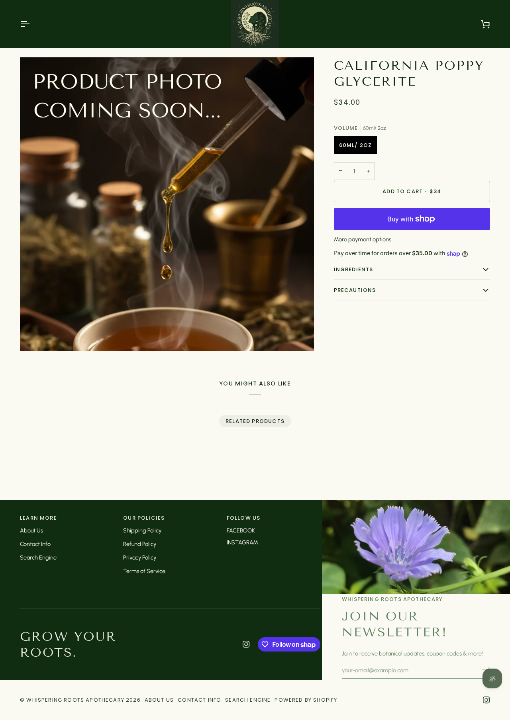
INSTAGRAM (242, 542)
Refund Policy (139, 544)
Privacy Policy (139, 557)
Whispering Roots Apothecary (75, 700)
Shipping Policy (142, 530)
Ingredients (353, 269)
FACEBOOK (241, 530)
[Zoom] (35, 336)
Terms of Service (144, 571)
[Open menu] (32, 24)
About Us (31, 530)
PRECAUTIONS (355, 290)
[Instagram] (246, 644)
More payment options (362, 239)
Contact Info (35, 544)
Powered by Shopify (306, 700)
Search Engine (38, 557)
